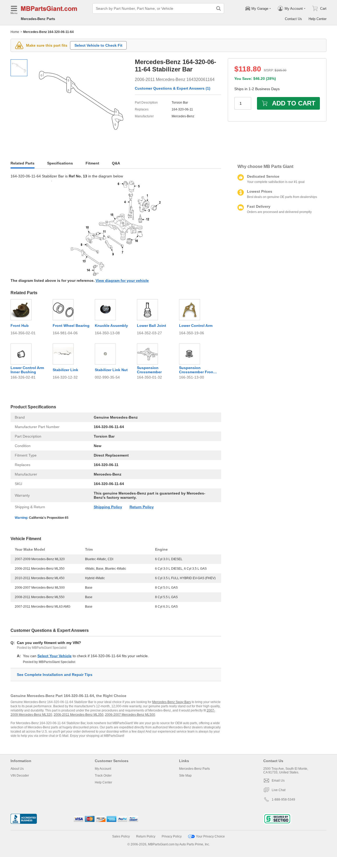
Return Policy (142, 507)
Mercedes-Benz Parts (38, 19)
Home (15, 32)
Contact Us (293, 19)
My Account (103, 769)
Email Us (278, 780)
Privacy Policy (172, 836)
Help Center (317, 19)
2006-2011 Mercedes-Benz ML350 (78, 714)
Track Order (103, 775)
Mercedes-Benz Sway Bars (171, 702)
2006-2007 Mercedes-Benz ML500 (130, 714)
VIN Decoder (20, 775)
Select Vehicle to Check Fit (98, 45)
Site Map (185, 775)
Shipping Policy (108, 507)
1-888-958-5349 (283, 799)
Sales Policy (121, 836)
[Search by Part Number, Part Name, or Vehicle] (218, 8)
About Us (17, 769)
